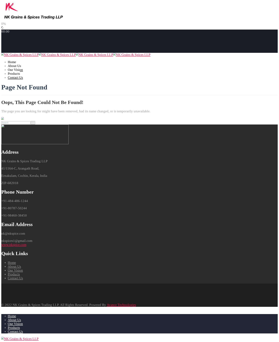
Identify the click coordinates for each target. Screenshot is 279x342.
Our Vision (15, 70)
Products (14, 74)
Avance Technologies (121, 305)
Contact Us (15, 77)
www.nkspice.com (13, 245)
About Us (14, 66)
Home (12, 62)
